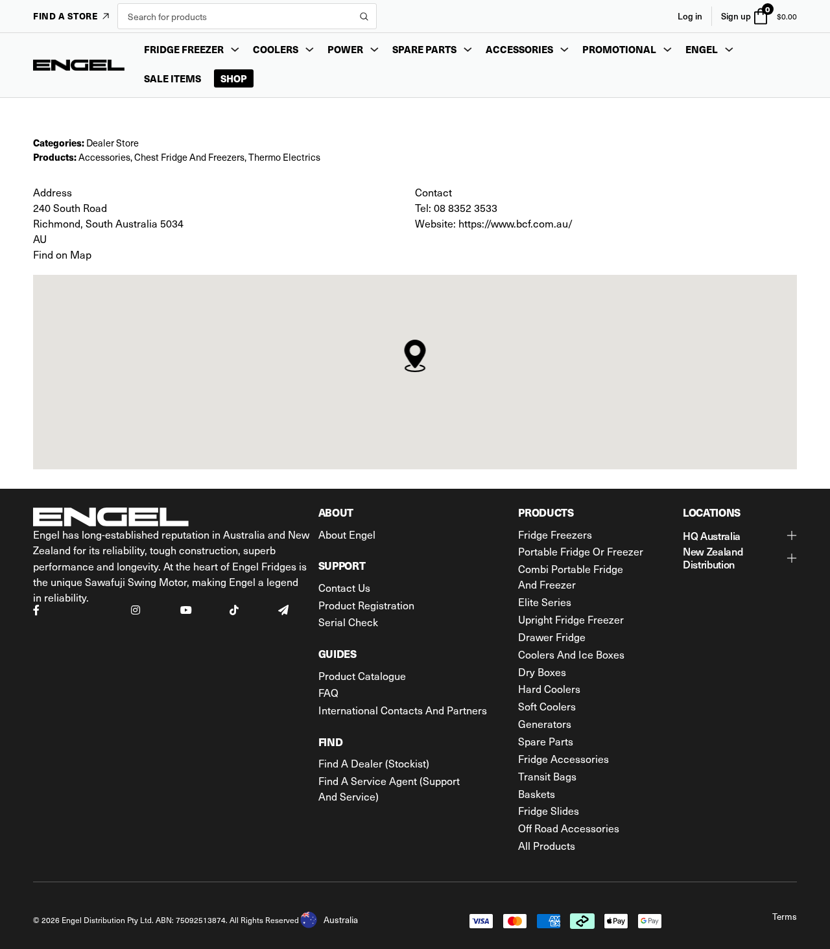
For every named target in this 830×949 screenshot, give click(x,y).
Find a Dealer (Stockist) (373, 763)
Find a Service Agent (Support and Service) (389, 788)
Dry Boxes (542, 671)
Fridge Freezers (555, 534)
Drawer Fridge (552, 636)
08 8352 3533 (465, 207)
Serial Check (348, 621)
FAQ (328, 692)
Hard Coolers (549, 688)
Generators (544, 723)
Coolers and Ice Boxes (571, 654)
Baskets (536, 793)
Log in (690, 16)
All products (546, 845)
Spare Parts (545, 741)
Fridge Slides (548, 810)
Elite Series (544, 601)
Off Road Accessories (568, 828)
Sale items (172, 78)
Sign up (736, 16)
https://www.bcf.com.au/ (515, 223)
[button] (740, 536)
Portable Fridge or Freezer (580, 551)
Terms (784, 916)
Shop (233, 78)
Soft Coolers (547, 706)
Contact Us (344, 587)
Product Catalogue (362, 675)
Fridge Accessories (563, 758)
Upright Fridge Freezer (571, 619)
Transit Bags (547, 776)
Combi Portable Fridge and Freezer (570, 576)
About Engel (346, 534)
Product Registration (366, 605)
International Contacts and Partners (402, 710)
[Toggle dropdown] (235, 49)
